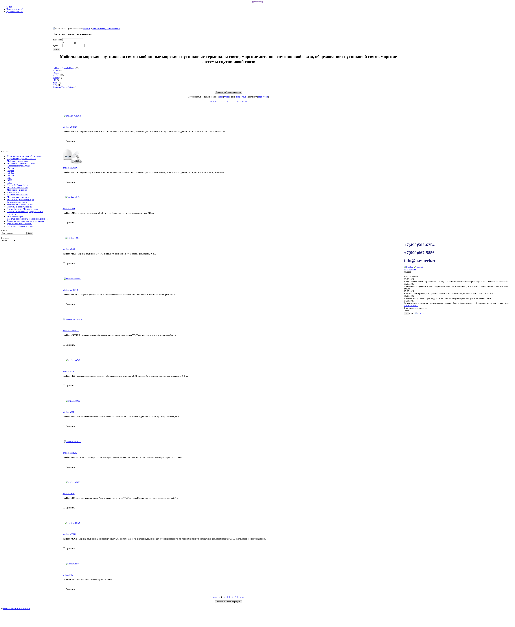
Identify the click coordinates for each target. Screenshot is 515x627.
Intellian (11, 173)
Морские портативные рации (20, 199)
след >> (243, 101)
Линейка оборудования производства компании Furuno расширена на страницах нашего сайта (447, 298)
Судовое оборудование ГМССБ (21, 158)
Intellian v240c (69, 208)
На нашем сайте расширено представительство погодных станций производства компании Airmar (449, 293)
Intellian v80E (69, 493)
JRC (9, 178)
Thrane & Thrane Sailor (18, 185)
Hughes (11, 170)
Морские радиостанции (18, 197)
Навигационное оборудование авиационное (27, 219)
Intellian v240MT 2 (71, 331)
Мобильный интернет (17, 190)
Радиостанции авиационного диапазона (25, 221)
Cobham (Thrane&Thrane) (19, 166)
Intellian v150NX (70, 168)
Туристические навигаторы (19, 223)
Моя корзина (410, 269)
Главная (86, 28)
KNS (10, 180)
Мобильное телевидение (18, 161)
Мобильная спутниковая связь (21, 163)
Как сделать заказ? (14, 9)
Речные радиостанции (17, 202)
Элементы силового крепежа (20, 226)
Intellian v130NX (70, 127)
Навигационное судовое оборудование (25, 156)
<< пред (213, 101)
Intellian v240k (69, 249)
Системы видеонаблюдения (19, 207)
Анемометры (13, 192)
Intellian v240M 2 (70, 290)
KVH (10, 182)
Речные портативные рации (20, 204)
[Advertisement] (25, 357)
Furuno (11, 168)
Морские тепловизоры (17, 187)
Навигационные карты (17, 195)
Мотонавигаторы (15, 216)
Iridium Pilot (68, 575)
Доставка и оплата (14, 11)
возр (221, 97)
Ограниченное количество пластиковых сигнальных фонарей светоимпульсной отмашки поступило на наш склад (456, 303)
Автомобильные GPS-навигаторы (22, 209)
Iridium (11, 175)
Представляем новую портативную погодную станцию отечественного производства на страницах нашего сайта (456, 281)
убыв (226, 97)
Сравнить (70, 141)
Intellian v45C (69, 371)
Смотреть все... (411, 305)
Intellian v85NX (69, 534)
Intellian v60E (69, 412)
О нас (9, 7)
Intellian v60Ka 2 (70, 453)
